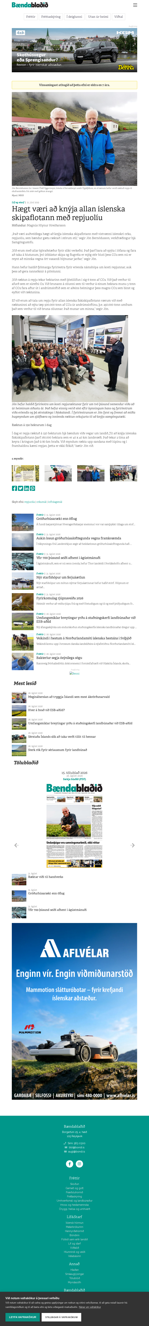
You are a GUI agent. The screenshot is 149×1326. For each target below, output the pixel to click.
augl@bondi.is (76, 1151)
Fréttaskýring (51, 17)
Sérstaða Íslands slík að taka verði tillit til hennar (62, 737)
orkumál (41, 502)
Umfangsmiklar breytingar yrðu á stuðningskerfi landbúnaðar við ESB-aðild (86, 620)
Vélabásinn (74, 1256)
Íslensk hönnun (74, 1222)
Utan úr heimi (98, 17)
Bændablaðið (74, 1290)
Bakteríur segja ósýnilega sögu (59, 658)
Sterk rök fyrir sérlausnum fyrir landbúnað (57, 750)
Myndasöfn (74, 1282)
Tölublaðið (26, 762)
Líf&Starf (74, 1217)
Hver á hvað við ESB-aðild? (46, 710)
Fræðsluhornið (74, 1192)
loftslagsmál (55, 502)
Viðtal (118, 17)
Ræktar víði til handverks (45, 877)
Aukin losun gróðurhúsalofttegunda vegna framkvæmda (78, 538)
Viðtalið (74, 1247)
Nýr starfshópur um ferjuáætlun (60, 577)
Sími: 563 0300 (76, 1143)
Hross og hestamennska (74, 1204)
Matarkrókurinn (74, 1226)
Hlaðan (75, 1269)
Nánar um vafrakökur (90, 1307)
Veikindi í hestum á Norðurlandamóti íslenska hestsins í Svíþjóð (83, 638)
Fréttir (30, 17)
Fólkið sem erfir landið (74, 1239)
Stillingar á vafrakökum (61, 1317)
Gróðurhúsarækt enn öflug (56, 519)
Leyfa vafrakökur (22, 1317)
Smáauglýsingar (74, 1274)
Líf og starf (18, 202)
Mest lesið (25, 683)
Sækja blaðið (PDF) (74, 779)
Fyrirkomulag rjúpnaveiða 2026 (59, 598)
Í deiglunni (74, 17)
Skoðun (74, 1184)
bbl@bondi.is (76, 1147)
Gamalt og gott (74, 1188)
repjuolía (29, 502)
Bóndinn (74, 1235)
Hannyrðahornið (74, 1231)
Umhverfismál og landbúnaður (74, 1200)
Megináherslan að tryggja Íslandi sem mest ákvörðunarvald (69, 697)
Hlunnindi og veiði (74, 1251)
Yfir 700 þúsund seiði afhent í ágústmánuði (68, 558)
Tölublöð (74, 1278)
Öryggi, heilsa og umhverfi (74, 1209)
